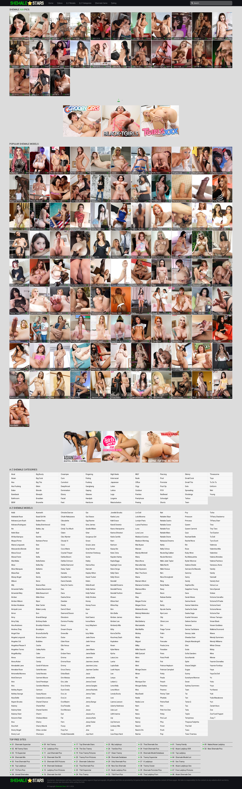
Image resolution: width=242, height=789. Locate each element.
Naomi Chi (139, 730)
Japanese (114, 482)
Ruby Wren (189, 553)
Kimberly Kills (116, 625)
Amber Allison (17, 601)
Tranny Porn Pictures (87, 757)
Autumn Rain (16, 718)
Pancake (163, 641)
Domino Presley (67, 621)
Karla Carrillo (115, 537)
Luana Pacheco (141, 525)
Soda (187, 649)
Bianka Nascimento (43, 589)
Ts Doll (212, 537)
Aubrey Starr (16, 714)
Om (161, 625)
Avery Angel (16, 730)
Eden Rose (65, 641)
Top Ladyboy (181, 753)
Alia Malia (15, 561)
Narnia (138, 734)
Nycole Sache (165, 609)
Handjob (89, 498)
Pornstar (163, 482)
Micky (137, 637)
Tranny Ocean (149, 766)
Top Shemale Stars (87, 744)
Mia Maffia (139, 629)
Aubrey (14, 706)
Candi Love (40, 658)
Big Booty (40, 474)
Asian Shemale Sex (183, 774)
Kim (112, 609)
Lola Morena (140, 517)
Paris (162, 654)
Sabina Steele (190, 565)
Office (137, 482)
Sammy (188, 573)
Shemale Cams (101, 3)
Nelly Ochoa (165, 549)
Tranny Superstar (150, 757)
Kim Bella (114, 613)
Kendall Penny (116, 589)
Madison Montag (142, 541)
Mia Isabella (140, 625)
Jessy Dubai (90, 722)
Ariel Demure (16, 678)
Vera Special (215, 589)
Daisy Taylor (65, 569)
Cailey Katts (40, 649)
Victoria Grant (215, 605)
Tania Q (188, 702)
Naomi (138, 726)
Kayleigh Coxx (116, 565)
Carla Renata (41, 674)
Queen (187, 525)
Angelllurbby (16, 654)
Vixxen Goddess (216, 625)
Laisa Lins (114, 658)
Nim (161, 573)
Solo (187, 486)
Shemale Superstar (23, 744)
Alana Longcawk (17, 545)
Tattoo (187, 498)
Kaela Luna (115, 517)
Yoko (212, 682)
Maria (137, 577)
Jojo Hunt (89, 734)
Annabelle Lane (17, 666)
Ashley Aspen (16, 690)
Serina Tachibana (192, 629)
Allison (14, 581)
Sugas (187, 670)
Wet (211, 490)
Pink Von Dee (165, 710)
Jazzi (88, 674)
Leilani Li (114, 682)
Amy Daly (15, 621)
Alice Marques (17, 569)
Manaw (138, 549)
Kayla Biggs (115, 561)
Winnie (212, 658)
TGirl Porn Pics (117, 774)
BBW (13, 502)
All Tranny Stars (21, 749)
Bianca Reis (40, 585)
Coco (63, 545)
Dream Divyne (66, 629)
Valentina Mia (215, 549)
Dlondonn (64, 617)
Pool (162, 478)
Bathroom (15, 498)
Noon (162, 593)
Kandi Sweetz (116, 525)
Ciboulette (65, 521)
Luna (137, 529)
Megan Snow (140, 605)
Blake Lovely (41, 609)
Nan (137, 710)
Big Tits (39, 482)
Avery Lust (15, 734)
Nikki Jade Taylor (167, 561)
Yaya (212, 670)
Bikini (38, 486)
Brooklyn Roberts (43, 625)
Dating (113, 3)
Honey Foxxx (91, 605)
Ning (162, 581)
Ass (12, 482)
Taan (187, 690)
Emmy (63, 666)
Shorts (162, 502)
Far (62, 718)
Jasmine (89, 658)
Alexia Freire (16, 557)
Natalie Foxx (165, 529)
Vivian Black (214, 621)
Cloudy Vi (64, 541)
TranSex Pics (116, 749)
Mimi (137, 658)
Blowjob (39, 494)
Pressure (188, 517)
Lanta (113, 662)
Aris (12, 686)
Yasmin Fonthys (216, 666)
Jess (87, 706)
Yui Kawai (214, 690)
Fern (62, 722)
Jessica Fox (90, 714)
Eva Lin (63, 698)
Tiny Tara (213, 529)
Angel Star (15, 633)
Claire (63, 533)
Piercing (163, 474)
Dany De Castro (67, 585)
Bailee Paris (40, 521)
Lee (112, 674)
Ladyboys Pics (52, 749)
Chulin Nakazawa (68, 517)
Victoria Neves (215, 609)
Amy (13, 617)
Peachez (163, 686)
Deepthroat (65, 486)
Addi (13, 513)
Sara (187, 593)
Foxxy (63, 726)
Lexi (112, 698)
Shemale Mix (20, 757)
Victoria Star (215, 613)
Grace (88, 541)
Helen (88, 581)
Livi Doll (138, 513)
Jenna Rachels (91, 690)
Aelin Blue (15, 533)
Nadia (137, 698)
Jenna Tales (90, 694)
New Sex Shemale (118, 766)
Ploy (162, 722)
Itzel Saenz (90, 617)
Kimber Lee (115, 621)
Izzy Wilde (90, 633)
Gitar (87, 533)
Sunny (187, 674)
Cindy (63, 525)
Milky (137, 645)
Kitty (112, 629)
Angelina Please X (18, 645)
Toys (212, 478)
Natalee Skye (165, 517)
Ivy (87, 629)
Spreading (189, 490)
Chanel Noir (40, 706)
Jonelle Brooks (116, 513)
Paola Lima (164, 645)
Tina (211, 525)
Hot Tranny (51, 744)
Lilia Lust (114, 710)
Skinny (187, 474)
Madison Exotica (141, 537)
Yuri (211, 702)
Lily (112, 718)
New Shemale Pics (215, 749)
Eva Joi (64, 694)
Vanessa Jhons (216, 565)
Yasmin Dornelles (217, 662)
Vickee (212, 593)
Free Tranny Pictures (87, 753)
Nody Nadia (164, 585)
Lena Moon (115, 690)
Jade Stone (90, 637)
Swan (187, 682)
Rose (187, 549)
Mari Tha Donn (141, 573)
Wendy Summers (217, 637)
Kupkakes (114, 641)
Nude (137, 478)
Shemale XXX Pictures (56, 762)
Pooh (162, 730)
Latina (113, 490)
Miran (137, 674)
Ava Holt (14, 726)
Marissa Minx (140, 589)
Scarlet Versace (191, 617)
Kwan (113, 645)
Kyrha (113, 654)
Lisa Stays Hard (117, 734)
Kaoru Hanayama (117, 529)
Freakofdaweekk (67, 734)
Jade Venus (90, 641)
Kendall (113, 581)
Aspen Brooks (16, 702)
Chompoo (40, 734)
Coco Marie (65, 549)
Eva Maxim (65, 702)
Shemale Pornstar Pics (152, 770)
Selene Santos (191, 621)
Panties (138, 494)
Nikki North (164, 565)
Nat (161, 513)
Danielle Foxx (66, 577)
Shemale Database (54, 766)
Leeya (113, 678)
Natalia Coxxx (165, 525)
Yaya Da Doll (215, 674)
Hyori (88, 609)
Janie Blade (90, 654)
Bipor (38, 601)
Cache (38, 645)
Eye (62, 714)
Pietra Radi (164, 702)
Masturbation (116, 502)
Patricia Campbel (167, 670)
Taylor (187, 714)
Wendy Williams (216, 641)
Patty (162, 674)
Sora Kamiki (189, 658)
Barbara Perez (42, 541)
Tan (186, 698)
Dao (62, 589)
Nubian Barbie (165, 597)
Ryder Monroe (190, 561)
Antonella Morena (18, 674)
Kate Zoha (115, 553)
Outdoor (138, 490)
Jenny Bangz (91, 702)
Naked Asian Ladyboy (216, 744)
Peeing (138, 502)
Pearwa (163, 690)
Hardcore (89, 502)
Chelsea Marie (41, 718)
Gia (87, 513)
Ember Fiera (65, 654)
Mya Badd (139, 694)
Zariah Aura (214, 706)
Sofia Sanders (190, 654)
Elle (62, 649)
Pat (161, 662)
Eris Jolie (64, 682)
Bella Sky (39, 565)
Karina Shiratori (117, 533)
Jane (88, 645)
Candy (38, 662)
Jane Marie (90, 649)
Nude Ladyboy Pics (118, 770)
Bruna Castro (41, 637)
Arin (13, 682)
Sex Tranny (180, 762)
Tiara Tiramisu (191, 734)
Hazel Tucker (91, 577)
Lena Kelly (114, 686)
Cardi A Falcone (42, 666)
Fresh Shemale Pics (151, 749)
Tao (186, 706)
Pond (162, 726)
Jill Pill (88, 726)
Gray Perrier (90, 549)
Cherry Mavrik (41, 726)
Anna (13, 658)
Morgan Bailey (141, 686)
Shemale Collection (87, 762)
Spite (187, 662)
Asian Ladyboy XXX (183, 749)
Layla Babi (115, 666)
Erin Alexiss (65, 678)
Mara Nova (139, 561)
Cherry (38, 722)
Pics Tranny (83, 774)
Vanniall (213, 577)
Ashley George (17, 694)
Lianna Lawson (116, 702)
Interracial (114, 478)
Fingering (89, 474)
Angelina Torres (17, 649)
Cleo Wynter (65, 537)
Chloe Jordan (41, 730)
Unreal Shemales (22, 774)
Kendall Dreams (117, 585)
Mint (137, 666)
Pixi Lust (163, 718)
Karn (112, 541)
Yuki (211, 694)
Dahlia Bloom (66, 557)
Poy (186, 513)
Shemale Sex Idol (54, 774)
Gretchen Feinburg (93, 553)
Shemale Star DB (54, 757)
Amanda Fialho (17, 589)
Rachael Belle (190, 537)
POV (162, 490)
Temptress (189, 718)
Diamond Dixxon (67, 613)
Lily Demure (115, 722)
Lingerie (114, 498)
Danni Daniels (66, 581)
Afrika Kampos (17, 537)
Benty (38, 577)
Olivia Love (164, 621)
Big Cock (39, 478)
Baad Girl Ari (41, 517)
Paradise (163, 649)
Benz (38, 581)
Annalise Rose (17, 670)
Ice (87, 613)
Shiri (187, 645)
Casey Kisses (41, 694)
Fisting (88, 478)
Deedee (64, 601)
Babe (13, 490)
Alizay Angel (16, 577)
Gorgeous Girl (91, 537)
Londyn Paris (140, 521)
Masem (138, 593)
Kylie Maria (115, 649)
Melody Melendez (142, 613)
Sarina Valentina (191, 605)
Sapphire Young (191, 589)
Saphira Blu (189, 585)
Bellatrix (39, 569)
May (137, 597)
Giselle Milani (91, 529)
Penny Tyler (165, 694)
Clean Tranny (116, 753)
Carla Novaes (41, 670)
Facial (63, 498)
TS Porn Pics (20, 770)
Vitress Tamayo (216, 617)
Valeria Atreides (216, 557)
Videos (60, 3)
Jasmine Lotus (91, 666)
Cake (38, 654)
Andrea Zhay (16, 629)
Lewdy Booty (116, 694)
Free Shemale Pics (22, 762)
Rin (186, 545)
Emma (63, 658)
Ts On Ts (213, 482)
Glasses (89, 494)
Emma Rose (66, 662)
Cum (63, 478)
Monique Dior (140, 682)
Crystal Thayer (66, 553)
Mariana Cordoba (142, 585)
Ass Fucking (16, 486)
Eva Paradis (65, 706)
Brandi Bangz (41, 617)
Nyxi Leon (164, 613)
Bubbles (39, 641)
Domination (65, 490)
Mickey (138, 633)
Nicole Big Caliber (167, 553)
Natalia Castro (165, 521)
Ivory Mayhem (91, 625)
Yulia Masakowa (216, 698)
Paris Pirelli (164, 658)
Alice (13, 565)
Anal (13, 474)
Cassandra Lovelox (43, 698)
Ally (12, 585)
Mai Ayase (139, 545)
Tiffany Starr (215, 521)
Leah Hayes (115, 670)
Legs (112, 494)
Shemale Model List (183, 757)
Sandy (187, 581)
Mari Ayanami (140, 569)
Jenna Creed (91, 682)
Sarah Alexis (190, 597)
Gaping (88, 490)
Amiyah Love (16, 609)
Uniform (213, 486)
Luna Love (139, 533)
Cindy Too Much (67, 529)
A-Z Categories (85, 3)
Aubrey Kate (16, 710)
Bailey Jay (40, 529)
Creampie (65, 474)
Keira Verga (115, 569)
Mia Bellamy (140, 621)
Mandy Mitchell (141, 553)
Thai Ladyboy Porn (150, 774)
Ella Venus (65, 645)
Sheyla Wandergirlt (192, 641)
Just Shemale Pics (54, 753)
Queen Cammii (191, 529)
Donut (63, 625)
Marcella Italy (140, 565)
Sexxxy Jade (190, 633)
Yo (211, 678)
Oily (161, 617)
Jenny (88, 698)
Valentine (213, 553)
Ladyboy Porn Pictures (56, 770)
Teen (187, 502)
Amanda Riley (16, 593)
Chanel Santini (42, 710)
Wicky (212, 649)
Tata (187, 710)
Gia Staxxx (90, 517)
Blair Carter (40, 605)
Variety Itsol (214, 581)
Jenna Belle (90, 678)
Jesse (88, 710)
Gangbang (90, 486)
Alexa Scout (16, 553)
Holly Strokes (91, 597)
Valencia (213, 545)
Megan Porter (140, 601)
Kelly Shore (115, 577)
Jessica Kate (91, 718)
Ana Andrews (16, 625)
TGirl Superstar (85, 770)
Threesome (214, 474)
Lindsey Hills (115, 726)
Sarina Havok (190, 601)
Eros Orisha (65, 686)
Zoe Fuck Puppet (216, 714)
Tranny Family (181, 744)
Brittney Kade (41, 621)
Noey (162, 589)
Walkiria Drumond (217, 629)
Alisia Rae (15, 573)
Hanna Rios (90, 565)
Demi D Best (66, 609)
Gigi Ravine (90, 521)
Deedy (63, 605)
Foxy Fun (64, 730)
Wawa (212, 633)
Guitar (88, 557)
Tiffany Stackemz (217, 517)
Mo (136, 678)
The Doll (188, 726)
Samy (187, 577)
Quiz (187, 533)
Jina (87, 730)
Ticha (212, 513)
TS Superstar (20, 753)
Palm (162, 633)
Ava (12, 722)
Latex (113, 486)
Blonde (39, 490)
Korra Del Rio (116, 633)
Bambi (38, 537)
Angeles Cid (16, 641)
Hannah (89, 569)
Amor (13, 613)
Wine (212, 654)
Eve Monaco (66, 710)
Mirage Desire (140, 670)
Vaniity (212, 569)
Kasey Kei (114, 549)
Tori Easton (214, 533)
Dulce (63, 637)
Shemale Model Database (153, 753)
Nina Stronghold (166, 577)
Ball (37, 533)
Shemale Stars (61, 786)
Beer (38, 549)
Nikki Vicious (165, 569)
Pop (161, 734)
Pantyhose (139, 498)
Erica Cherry (65, 670)
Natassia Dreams (167, 541)
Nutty (162, 605)
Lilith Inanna (115, 714)
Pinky (162, 714)
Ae (12, 529)
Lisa (112, 730)
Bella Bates (40, 561)
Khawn (113, 597)
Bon (37, 613)
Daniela (64, 573)
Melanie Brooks (141, 609)
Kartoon (114, 545)
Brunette (39, 502)
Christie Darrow (67, 513)
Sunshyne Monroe (192, 678)
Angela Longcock (18, 637)
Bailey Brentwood (43, 525)
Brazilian (39, 498)
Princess (188, 521)
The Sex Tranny (85, 749)
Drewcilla (64, 633)
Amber (14, 597)
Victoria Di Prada (216, 601)
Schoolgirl (164, 498)
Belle (38, 573)
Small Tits (189, 482)
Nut (161, 601)
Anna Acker (16, 662)
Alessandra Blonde (18, 549)
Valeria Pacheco (216, 561)
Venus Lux (214, 585)
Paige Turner (165, 629)
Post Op (163, 486)
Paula (162, 678)
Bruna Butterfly (42, 633)
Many (137, 557)
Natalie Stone (165, 537)
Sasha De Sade (191, 609)
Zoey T (212, 718)
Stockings (189, 494)
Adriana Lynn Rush (18, 521)
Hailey (88, 561)
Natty (162, 545)
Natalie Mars (165, 533)
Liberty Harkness (117, 706)
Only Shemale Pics (118, 762)
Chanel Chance (42, 702)
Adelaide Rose (17, 517)
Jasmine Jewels (92, 662)
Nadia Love (139, 702)
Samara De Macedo (193, 569)
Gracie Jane (90, 545)
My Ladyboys (116, 744)
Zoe (211, 710)
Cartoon (39, 690)
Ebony (63, 494)
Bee (37, 545)
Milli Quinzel (140, 654)
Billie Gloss (40, 597)
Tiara (187, 730)
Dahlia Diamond (67, 565)
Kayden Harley (116, 557)
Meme (138, 617)
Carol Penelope (42, 682)
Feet (62, 502)
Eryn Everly (65, 690)
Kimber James (116, 617)
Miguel (138, 641)
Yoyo (212, 686)
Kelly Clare (115, 573)
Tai (186, 694)
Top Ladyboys (20, 766)
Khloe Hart (115, 601)
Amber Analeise (17, 605)
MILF (137, 474)
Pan (161, 637)
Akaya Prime (16, 541)
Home (51, 3)
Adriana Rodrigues (18, 525)
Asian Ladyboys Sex (183, 766)
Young (212, 494)
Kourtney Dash (116, 637)
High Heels (115, 474)
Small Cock (189, 478)
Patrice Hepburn (166, 666)
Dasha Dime (65, 597)
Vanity (212, 573)
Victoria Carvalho (216, 597)
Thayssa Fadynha (192, 722)
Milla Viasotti (140, 649)
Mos (137, 690)
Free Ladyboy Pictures (184, 770)
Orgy (137, 486)
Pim (161, 706)
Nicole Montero (166, 557)
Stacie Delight (190, 666)
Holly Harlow (90, 589)
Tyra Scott (214, 541)
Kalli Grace (115, 521)
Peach (162, 682)
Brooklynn (40, 629)
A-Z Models (70, 3)
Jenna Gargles (91, 686)
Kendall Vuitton (117, 593)
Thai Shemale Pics (86, 766)
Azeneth (39, 513)
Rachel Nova (190, 541)
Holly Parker (90, 593)
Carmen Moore (42, 678)
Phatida (163, 698)
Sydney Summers (192, 686)
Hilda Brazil (90, 585)
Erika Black (65, 674)
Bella (38, 557)
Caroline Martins (42, 686)
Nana (137, 714)
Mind (137, 662)
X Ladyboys (148, 762)
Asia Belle (15, 698)
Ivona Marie (90, 621)
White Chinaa (215, 645)
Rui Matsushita (191, 557)
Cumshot (64, 482)
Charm (38, 714)
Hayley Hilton (91, 573)
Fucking (89, 482)
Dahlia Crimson (67, 561)
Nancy (137, 718)
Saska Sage (189, 613)
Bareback (15, 494)
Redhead (163, 494)
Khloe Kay (114, 605)
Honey (88, 601)
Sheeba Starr (190, 637)
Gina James (90, 525)
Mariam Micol (140, 581)
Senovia (188, 625)
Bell (37, 553)
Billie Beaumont (42, 593)
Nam (137, 706)
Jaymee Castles (92, 670)
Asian (13, 478)
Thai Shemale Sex (150, 744)
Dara (63, 593)
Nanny (137, 722)
